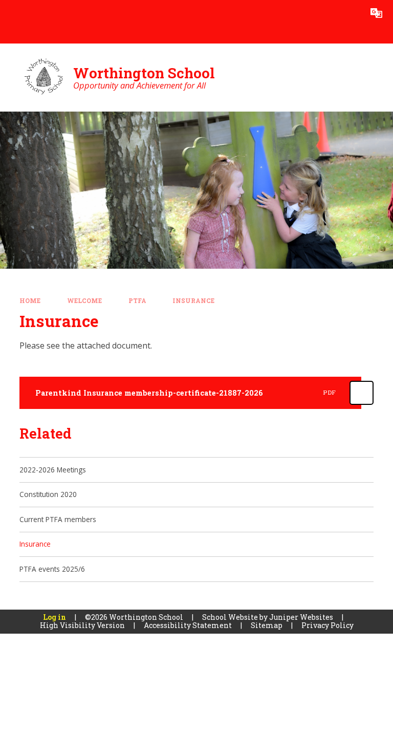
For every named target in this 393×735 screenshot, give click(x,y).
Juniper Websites (301, 617)
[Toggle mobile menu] (13, 13)
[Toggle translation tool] (376, 13)
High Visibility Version (82, 625)
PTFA (137, 301)
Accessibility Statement (188, 625)
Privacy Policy (327, 625)
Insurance (193, 301)
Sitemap (266, 625)
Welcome (84, 301)
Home (29, 301)
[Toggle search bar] (350, 13)
